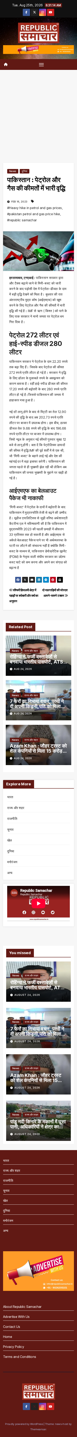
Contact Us (11, 1327)
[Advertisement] (38, 110)
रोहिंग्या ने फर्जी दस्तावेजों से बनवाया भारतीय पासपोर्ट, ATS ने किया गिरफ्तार (38, 662)
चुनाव (10, 829)
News (12, 171)
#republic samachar (22, 220)
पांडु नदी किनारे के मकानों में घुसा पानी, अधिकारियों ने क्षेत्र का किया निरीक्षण (38, 1127)
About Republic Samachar (22, 1307)
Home (7, 1337)
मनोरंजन (12, 862)
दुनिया (24, 171)
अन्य (10, 873)
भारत (10, 797)
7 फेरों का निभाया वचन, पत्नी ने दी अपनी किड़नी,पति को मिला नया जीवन (37, 706)
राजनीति (12, 819)
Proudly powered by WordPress (24, 1424)
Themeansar (38, 1429)
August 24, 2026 (27, 994)
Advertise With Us (16, 1317)
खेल (9, 840)
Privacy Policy (13, 1347)
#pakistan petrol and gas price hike (33, 214)
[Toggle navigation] (41, 64)
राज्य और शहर (31, 650)
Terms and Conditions (19, 1357)
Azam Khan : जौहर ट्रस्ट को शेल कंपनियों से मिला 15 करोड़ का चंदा (38, 751)
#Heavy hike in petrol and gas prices (34, 208)
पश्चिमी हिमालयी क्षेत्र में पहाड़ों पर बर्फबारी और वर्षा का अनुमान (23, 595)
